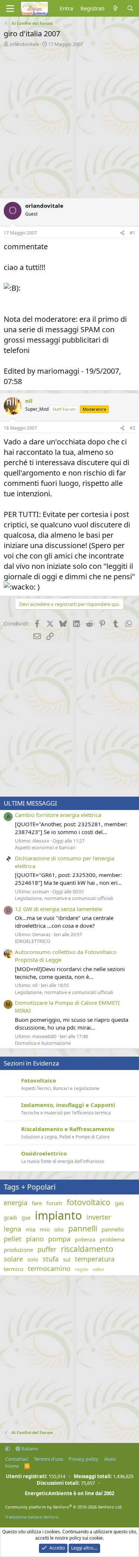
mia (30, 1229)
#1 (132, 233)
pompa (59, 1238)
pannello (113, 1229)
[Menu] (10, 8)
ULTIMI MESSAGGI (30, 803)
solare (13, 1258)
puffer (46, 1249)
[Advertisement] (69, 120)
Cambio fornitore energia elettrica (58, 814)
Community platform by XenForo (64, 1507)
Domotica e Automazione (43, 1043)
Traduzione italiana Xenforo (32, 1517)
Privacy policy (84, 1459)
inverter (98, 1217)
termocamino (49, 1268)
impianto (58, 1215)
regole (81, 1270)
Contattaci (16, 1459)
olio (59, 1229)
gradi (10, 1217)
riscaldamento (87, 1249)
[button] (7, 1448)
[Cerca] (130, 8)
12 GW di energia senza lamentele (58, 909)
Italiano (29, 1448)
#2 (132, 428)
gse (25, 1217)
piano (35, 1238)
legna (12, 1228)
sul (66, 1259)
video (98, 1270)
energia (15, 1202)
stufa (51, 1258)
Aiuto (110, 1459)
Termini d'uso (48, 1459)
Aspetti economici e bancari (45, 847)
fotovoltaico (88, 1202)
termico (13, 1269)
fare (37, 1203)
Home (12, 1466)
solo (32, 1259)
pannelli (82, 1228)
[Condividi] (122, 233)
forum (54, 1203)
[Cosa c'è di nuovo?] (115, 8)
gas (119, 1203)
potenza (85, 1239)
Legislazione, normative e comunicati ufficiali (64, 898)
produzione (18, 1249)
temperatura (95, 1258)
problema (112, 1239)
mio (45, 1229)
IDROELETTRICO (32, 941)
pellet (12, 1238)
